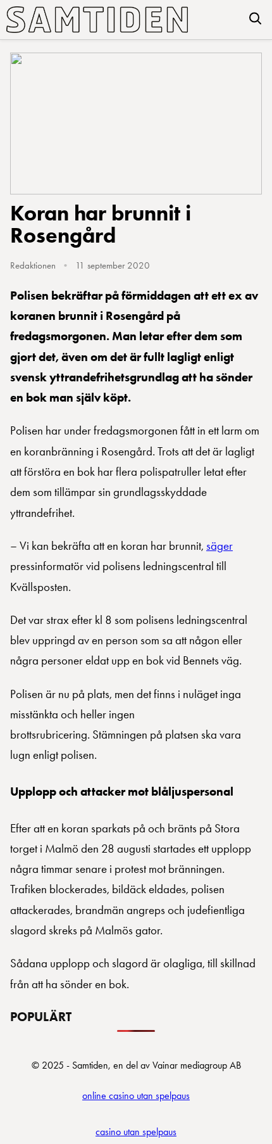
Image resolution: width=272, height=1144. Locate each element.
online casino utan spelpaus (136, 1096)
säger (219, 545)
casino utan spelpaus (136, 1132)
